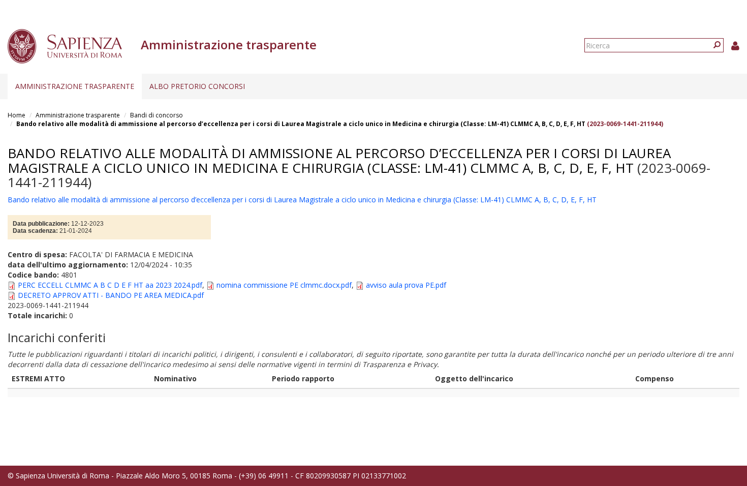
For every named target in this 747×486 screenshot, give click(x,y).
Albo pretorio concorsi (197, 86)
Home (16, 115)
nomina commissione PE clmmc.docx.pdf (284, 285)
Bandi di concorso (156, 115)
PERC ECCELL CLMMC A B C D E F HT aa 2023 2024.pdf (110, 285)
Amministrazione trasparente (74, 86)
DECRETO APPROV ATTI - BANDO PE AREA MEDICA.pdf (111, 295)
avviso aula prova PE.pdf (406, 285)
